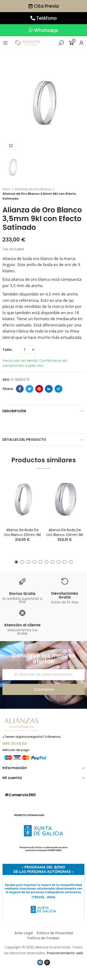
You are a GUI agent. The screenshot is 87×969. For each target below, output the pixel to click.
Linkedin (49, 389)
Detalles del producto (24, 439)
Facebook (20, 389)
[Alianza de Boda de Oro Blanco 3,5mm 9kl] (22, 499)
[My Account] (81, 42)
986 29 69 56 (14, 743)
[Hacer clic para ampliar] (11, 145)
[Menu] (5, 42)
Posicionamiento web (65, 953)
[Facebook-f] (40, 962)
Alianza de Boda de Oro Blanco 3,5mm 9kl (22, 532)
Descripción (14, 411)
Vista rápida (30, 483)
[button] (43, 6)
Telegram (58, 389)
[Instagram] (47, 962)
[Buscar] (61, 42)
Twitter (29, 389)
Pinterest (39, 389)
